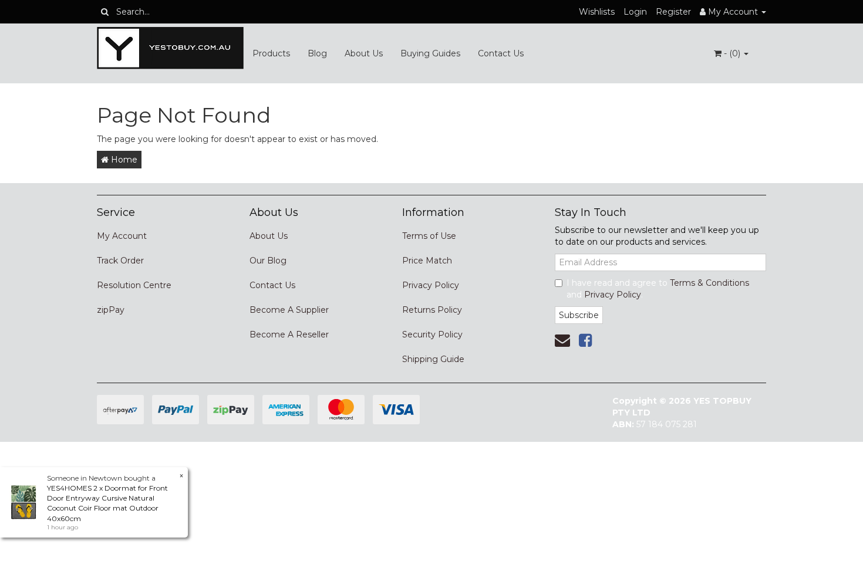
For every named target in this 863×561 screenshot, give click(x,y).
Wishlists (597, 11)
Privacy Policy (430, 285)
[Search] (105, 12)
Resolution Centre (134, 285)
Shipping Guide (433, 359)
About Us (364, 53)
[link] (585, 340)
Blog (317, 53)
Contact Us (501, 53)
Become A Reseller (289, 334)
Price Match (427, 260)
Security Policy (432, 334)
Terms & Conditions (709, 283)
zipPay (110, 310)
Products (271, 53)
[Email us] (562, 340)
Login (635, 11)
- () (732, 53)
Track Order (120, 260)
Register (673, 11)
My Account (122, 236)
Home (123, 159)
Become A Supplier (289, 310)
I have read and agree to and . (658, 289)
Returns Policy (432, 310)
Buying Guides (430, 53)
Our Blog (268, 260)
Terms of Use (429, 236)
